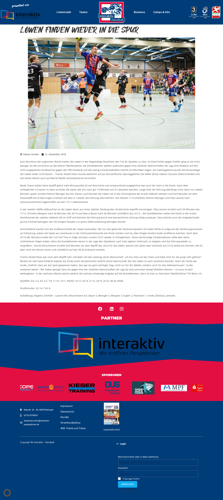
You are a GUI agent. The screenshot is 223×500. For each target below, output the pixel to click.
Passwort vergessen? (127, 489)
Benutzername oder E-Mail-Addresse (138, 456)
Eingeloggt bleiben (131, 478)
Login (123, 443)
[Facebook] (100, 309)
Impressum (67, 406)
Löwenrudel (64, 12)
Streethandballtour (71, 422)
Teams (83, 12)
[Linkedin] (112, 309)
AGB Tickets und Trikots (73, 428)
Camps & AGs (161, 12)
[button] (158, 443)
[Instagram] (122, 309)
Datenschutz (67, 411)
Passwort (123, 467)
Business (139, 12)
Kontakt (65, 417)
